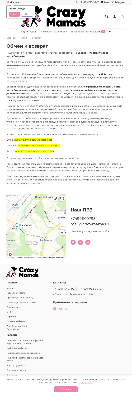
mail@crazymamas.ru (91, 224)
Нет (27, 14)
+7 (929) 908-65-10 (90, 288)
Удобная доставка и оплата (21, 302)
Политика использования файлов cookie (24, 359)
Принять (66, 389)
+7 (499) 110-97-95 (63, 288)
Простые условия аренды (20, 297)
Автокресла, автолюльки (85, 31)
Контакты (11, 375)
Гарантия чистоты (16, 293)
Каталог (10, 288)
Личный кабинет (15, 321)
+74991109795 (83, 218)
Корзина (11, 316)
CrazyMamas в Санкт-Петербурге (17, 327)
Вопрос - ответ (14, 307)
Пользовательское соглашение (23, 353)
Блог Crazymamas (16, 365)
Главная (11, 37)
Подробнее (85, 382)
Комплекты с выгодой (54, 31)
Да (14, 14)
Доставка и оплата (16, 370)
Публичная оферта (16, 348)
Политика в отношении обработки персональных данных (25, 342)
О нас (9, 312)
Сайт (77, 158)
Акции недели (29, 31)
